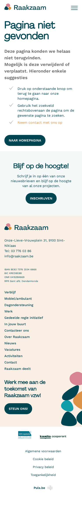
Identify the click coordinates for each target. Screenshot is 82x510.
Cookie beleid (43, 459)
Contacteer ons (16, 330)
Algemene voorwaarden (43, 451)
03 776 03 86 (21, 251)
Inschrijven (41, 198)
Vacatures (12, 350)
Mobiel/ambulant (18, 299)
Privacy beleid (43, 467)
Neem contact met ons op (39, 122)
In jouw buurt (15, 324)
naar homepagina (25, 140)
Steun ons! (18, 408)
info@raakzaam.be (18, 256)
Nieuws (10, 343)
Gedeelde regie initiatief (23, 318)
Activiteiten (13, 356)
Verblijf (10, 292)
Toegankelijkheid (43, 475)
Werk (8, 311)
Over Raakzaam (17, 337)
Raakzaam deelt (17, 369)
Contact (10, 362)
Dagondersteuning (18, 305)
